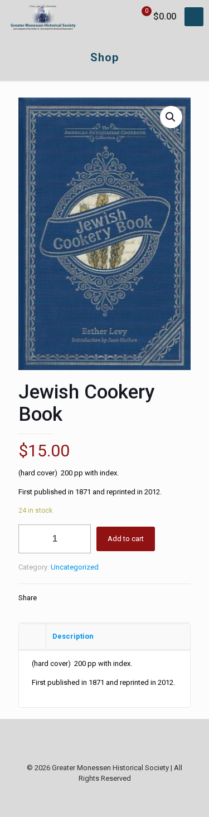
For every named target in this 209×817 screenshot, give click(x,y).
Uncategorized (75, 567)
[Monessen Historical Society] (43, 17)
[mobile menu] (193, 16)
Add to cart (126, 538)
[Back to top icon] (104, 742)
